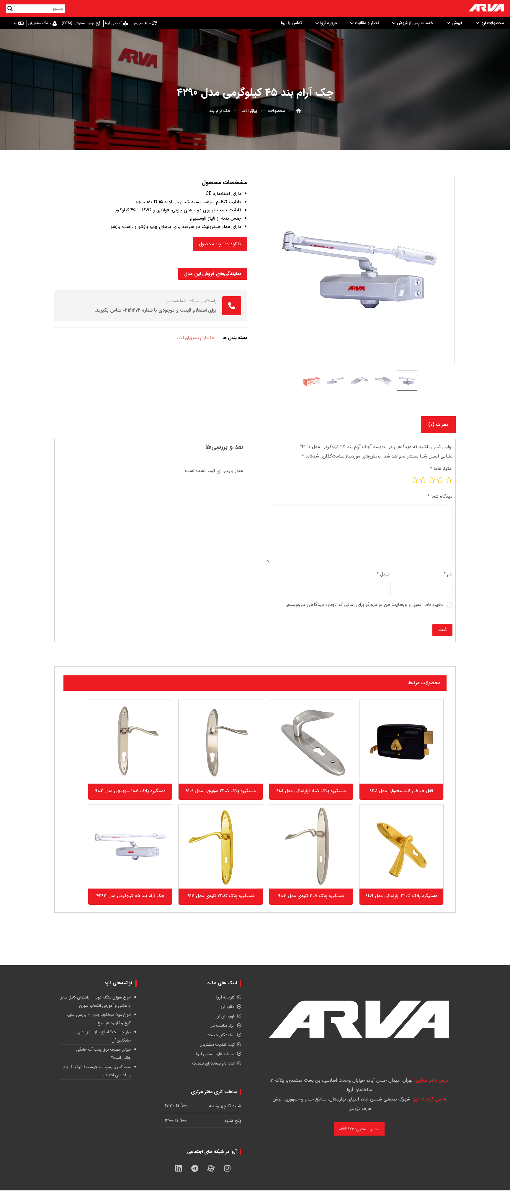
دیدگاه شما (440, 496)
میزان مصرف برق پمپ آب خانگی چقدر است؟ (103, 1053)
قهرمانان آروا (225, 1016)
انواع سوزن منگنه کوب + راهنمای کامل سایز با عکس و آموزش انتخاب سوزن (96, 1001)
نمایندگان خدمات (220, 1035)
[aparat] (211, 1168)
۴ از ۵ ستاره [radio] (423, 479)
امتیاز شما (441, 468)
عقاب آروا (227, 1007)
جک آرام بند (204, 338)
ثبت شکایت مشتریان (217, 1044)
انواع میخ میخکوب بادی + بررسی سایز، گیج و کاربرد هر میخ (99, 1018)
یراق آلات (184, 338)
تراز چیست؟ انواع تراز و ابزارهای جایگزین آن (104, 1036)
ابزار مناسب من (222, 1025)
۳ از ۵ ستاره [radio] (431, 479)
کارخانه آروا (225, 997)
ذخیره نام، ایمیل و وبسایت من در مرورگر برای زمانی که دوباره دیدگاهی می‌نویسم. (365, 604)
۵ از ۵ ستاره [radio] (414, 479)
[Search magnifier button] (10, 8)
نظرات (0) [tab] (438, 424)
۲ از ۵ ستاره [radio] (440, 479)
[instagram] (227, 1168)
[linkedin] (178, 1168)
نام (448, 574)
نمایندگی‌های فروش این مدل (212, 273)
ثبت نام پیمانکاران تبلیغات (213, 1063)
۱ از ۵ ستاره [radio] (448, 479)
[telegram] (194, 1168)
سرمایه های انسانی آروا (215, 1054)
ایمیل (383, 574)
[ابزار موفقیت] (486, 8)
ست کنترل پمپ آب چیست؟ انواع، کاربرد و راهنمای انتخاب (97, 1071)
